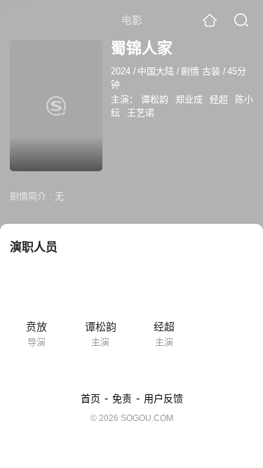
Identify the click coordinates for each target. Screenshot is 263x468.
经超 (219, 99)
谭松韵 (154, 99)
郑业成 (189, 99)
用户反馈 (163, 398)
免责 (122, 398)
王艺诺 (140, 112)
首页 (90, 398)
